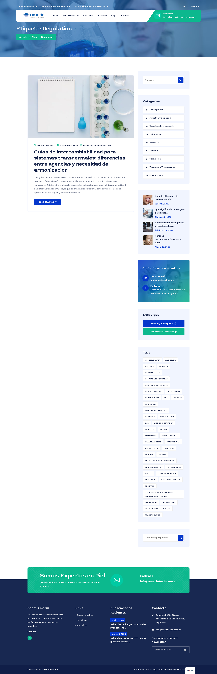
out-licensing (151, 448)
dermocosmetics (153, 392)
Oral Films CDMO (153, 442)
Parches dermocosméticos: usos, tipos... (168, 239)
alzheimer (170, 360)
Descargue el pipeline (162, 323)
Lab (147, 423)
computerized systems (156, 379)
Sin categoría (156, 175)
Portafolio (102, 15)
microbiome (150, 436)
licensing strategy (163, 423)
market (163, 429)
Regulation (150, 480)
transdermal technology (157, 509)
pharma (162, 455)
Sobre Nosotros (71, 15)
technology (151, 502)
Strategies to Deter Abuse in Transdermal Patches (159, 494)
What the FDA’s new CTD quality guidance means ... (128, 640)
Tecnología (155, 158)
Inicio (55, 15)
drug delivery (152, 398)
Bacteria (149, 366)
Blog (113, 15)
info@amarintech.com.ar (97, 6)
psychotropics (174, 467)
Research (154, 142)
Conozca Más (46, 202)
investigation (167, 417)
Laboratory (155, 134)
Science (153, 150)
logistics (149, 429)
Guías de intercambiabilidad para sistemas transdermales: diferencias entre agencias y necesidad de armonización (79, 161)
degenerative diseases (156, 385)
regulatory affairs (170, 480)
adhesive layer (152, 360)
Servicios (88, 15)
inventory (150, 417)
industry (177, 398)
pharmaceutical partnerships (159, 461)
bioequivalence (152, 373)
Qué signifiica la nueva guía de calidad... (169, 211)
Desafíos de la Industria (97, 145)
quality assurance (167, 473)
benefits (163, 366)
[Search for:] (163, 80)
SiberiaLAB (52, 669)
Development (156, 109)
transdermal (168, 502)
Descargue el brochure (162, 331)
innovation (150, 404)
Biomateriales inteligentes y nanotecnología (169, 224)
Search (180, 538)
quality (148, 473)
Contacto (124, 15)
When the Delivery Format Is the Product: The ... (128, 626)
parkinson (169, 448)
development (173, 392)
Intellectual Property (156, 410)
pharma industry (153, 467)
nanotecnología (170, 436)
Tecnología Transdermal (162, 167)
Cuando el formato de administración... (166, 198)
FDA (166, 398)
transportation (152, 515)
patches (149, 455)
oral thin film (173, 442)
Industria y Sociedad (160, 118)
